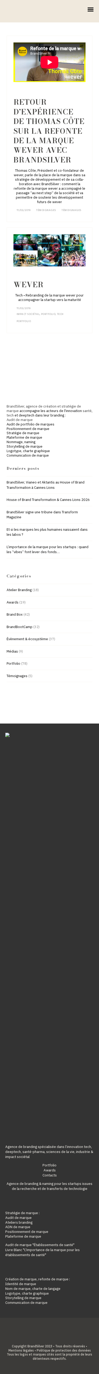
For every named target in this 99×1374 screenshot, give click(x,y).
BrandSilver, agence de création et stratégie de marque (44, 408)
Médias (12, 651)
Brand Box (15, 614)
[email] (62, 1338)
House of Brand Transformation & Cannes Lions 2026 (48, 499)
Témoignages (46, 210)
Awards (12, 602)
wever (28, 284)
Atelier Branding (19, 590)
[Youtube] (54, 1338)
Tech (60, 314)
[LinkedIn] (45, 1338)
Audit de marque (20, 420)
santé (87, 411)
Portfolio (48, 314)
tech (10, 415)
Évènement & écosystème (27, 639)
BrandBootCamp (19, 627)
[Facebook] (37, 1338)
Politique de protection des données (64, 1350)
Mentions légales (21, 1350)
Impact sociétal (28, 314)
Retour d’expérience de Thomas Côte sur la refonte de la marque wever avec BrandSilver (48, 130)
